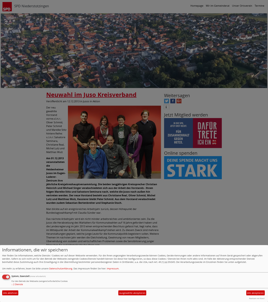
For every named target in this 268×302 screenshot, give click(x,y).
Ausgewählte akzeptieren (132, 292)
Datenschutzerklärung (60, 268)
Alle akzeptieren (255, 292)
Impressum (113, 268)
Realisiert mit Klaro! (257, 298)
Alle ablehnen (10, 292)
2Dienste (17, 284)
